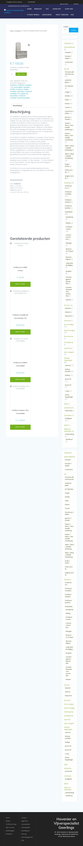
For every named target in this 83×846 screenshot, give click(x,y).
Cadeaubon (47, 15)
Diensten (57, 9)
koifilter (26, 89)
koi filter (12, 89)
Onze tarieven (62, 15)
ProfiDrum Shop (11, 824)
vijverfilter (26, 87)
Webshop (38, 9)
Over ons (69, 9)
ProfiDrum (18, 31)
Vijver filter (20, 91)
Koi (47, 9)
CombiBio (13, 91)
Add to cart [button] (20, 284)
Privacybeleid (25, 827)
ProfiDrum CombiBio (24, 85)
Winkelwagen (10, 831)
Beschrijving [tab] (17, 105)
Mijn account (10, 827)
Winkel (8, 821)
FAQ (72, 15)
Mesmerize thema (69, 836)
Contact (24, 818)
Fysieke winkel (33, 15)
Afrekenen (9, 834)
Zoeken (65, 27)
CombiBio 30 (23, 94)
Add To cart (21, 74)
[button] (29, 45)
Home (29, 9)
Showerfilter (14, 96)
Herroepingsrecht (27, 837)
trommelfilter (18, 87)
